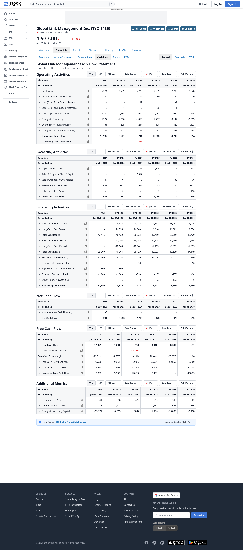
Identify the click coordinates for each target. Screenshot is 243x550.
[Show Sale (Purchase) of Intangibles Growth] (39, 179)
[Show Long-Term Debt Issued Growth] (39, 229)
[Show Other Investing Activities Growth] (39, 191)
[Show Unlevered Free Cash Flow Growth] (39, 373)
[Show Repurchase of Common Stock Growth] (39, 268)
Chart (135, 50)
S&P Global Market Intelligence (71, 422)
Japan (42, 32)
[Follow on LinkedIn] (162, 542)
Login (97, 499)
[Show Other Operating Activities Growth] (39, 113)
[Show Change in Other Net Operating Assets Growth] (39, 130)
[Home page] (12, 4)
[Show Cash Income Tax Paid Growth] (39, 405)
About (127, 499)
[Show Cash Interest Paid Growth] (39, 400)
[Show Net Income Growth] (39, 91)
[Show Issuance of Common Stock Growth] (39, 263)
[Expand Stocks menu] (27, 25)
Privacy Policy (131, 516)
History (109, 50)
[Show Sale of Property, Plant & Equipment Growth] (39, 174)
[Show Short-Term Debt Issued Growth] (39, 223)
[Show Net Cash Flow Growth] (39, 318)
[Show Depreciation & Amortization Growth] (39, 96)
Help (205, 4)
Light (160, 528)
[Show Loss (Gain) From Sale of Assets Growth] (39, 102)
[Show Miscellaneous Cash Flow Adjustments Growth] (39, 312)
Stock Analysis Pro (75, 499)
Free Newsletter (73, 504)
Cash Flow (103, 57)
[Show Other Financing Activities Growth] (39, 279)
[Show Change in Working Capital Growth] (39, 411)
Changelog (100, 510)
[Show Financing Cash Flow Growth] (39, 285)
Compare (190, 28)
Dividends (94, 50)
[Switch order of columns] (100, 74)
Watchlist (158, 28)
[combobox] (72, 4)
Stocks (39, 499)
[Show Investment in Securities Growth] (39, 185)
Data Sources (101, 516)
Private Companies (46, 516)
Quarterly (180, 57)
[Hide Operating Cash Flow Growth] (39, 136)
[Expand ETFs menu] (27, 38)
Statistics (77, 50)
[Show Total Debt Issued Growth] (39, 234)
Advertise (99, 521)
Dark (173, 528)
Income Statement (63, 57)
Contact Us (129, 504)
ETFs (38, 510)
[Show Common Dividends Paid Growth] (39, 274)
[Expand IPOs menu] (27, 32)
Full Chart (140, 28)
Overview (44, 50)
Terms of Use (131, 510)
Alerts (174, 28)
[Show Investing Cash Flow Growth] (39, 196)
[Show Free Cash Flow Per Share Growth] (39, 361)
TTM (191, 57)
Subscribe (199, 515)
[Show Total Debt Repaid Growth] (39, 251)
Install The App (73, 516)
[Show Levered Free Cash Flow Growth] (39, 367)
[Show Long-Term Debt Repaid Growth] (39, 246)
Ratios (116, 57)
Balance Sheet (85, 57)
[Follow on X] (154, 542)
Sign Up (232, 4)
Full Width (186, 74)
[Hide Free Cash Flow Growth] (39, 345)
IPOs (38, 504)
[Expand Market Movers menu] (27, 75)
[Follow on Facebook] (146, 542)
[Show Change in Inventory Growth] (39, 119)
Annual (166, 57)
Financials (61, 50)
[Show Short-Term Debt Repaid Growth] (39, 240)
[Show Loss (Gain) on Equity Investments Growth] (39, 107)
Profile (122, 50)
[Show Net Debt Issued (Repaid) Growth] (39, 257)
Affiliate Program (133, 521)
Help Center (100, 527)
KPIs (126, 57)
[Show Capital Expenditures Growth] (39, 168)
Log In (218, 4)
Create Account (102, 504)
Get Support (71, 510)
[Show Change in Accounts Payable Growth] (39, 124)
